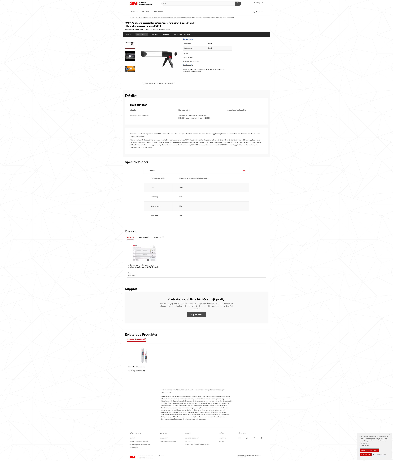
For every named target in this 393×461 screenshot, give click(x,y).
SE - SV (256, 2)
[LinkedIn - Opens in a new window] (239, 438)
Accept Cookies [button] (365, 454)
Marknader (146, 12)
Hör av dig (199, 315)
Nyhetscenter (164, 438)
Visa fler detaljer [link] (188, 65)
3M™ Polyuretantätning (136, 371)
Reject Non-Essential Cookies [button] (369, 450)
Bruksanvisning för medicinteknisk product (197, 444)
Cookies (161, 455)
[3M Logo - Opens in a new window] (141, 4)
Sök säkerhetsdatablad (191, 438)
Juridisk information (142, 455)
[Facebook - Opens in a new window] (254, 438)
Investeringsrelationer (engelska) (139, 441)
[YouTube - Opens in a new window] (246, 438)
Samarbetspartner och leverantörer (140, 444)
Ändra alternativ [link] (188, 39)
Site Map (221, 441)
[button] (379, 454)
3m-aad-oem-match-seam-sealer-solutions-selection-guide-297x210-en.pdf (143, 266)
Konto (258, 12)
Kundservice (222, 438)
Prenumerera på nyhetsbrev (168, 441)
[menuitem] (128, 34)
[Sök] (238, 4)
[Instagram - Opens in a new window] (261, 438)
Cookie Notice (364, 445)
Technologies (134, 447)
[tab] (130, 237)
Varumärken (158, 12)
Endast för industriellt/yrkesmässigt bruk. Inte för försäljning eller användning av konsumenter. (203, 70)
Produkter (134, 12)
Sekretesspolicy (153, 455)
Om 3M (132, 438)
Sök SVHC (188, 441)
